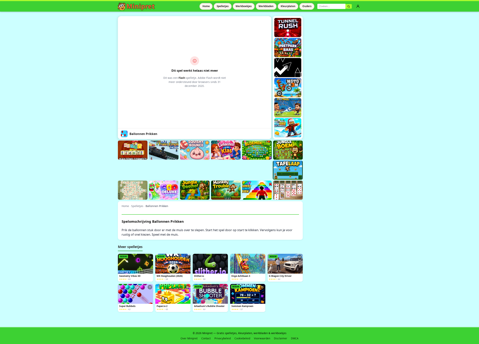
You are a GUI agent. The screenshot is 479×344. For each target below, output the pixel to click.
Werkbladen (266, 6)
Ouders (307, 6)
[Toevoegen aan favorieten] (150, 257)
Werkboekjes (244, 6)
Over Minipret (189, 338)
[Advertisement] (186, 169)
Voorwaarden (262, 338)
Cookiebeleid (242, 338)
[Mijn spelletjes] (358, 6)
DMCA (294, 338)
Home (206, 6)
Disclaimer (280, 338)
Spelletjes (223, 6)
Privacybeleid (222, 338)
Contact (206, 338)
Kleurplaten (288, 6)
